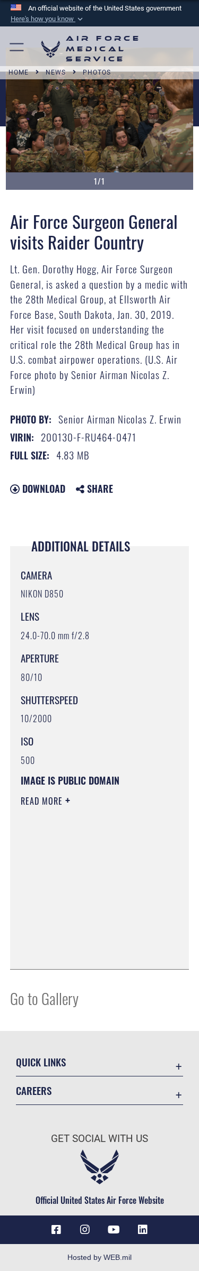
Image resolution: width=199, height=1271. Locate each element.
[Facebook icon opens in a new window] (56, 1230)
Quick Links (41, 1062)
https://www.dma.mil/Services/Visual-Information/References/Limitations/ (85, 935)
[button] (48, 19)
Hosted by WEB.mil (99, 1257)
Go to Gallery (44, 998)
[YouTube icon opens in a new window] (114, 1230)
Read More (43, 801)
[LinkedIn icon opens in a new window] (143, 1230)
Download (42, 488)
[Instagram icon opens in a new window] (85, 1230)
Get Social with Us (99, 1138)
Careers (33, 1090)
